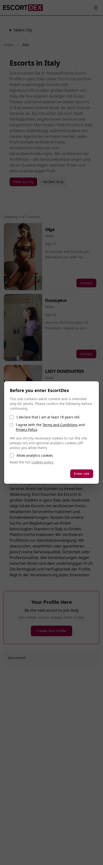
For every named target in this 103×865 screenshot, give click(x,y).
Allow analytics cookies (35, 455)
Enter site (81, 473)
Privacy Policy (26, 429)
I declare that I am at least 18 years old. (48, 417)
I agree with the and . (50, 427)
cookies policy (42, 462)
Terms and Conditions (60, 424)
